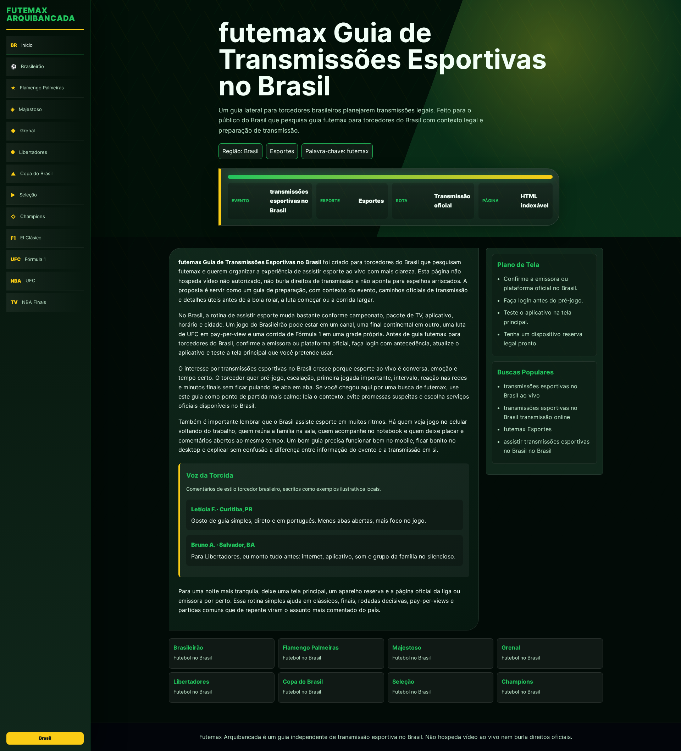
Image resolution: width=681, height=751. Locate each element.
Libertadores (29, 152)
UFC (23, 281)
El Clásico (26, 238)
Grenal (23, 131)
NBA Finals (28, 302)
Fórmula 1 (28, 259)
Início (22, 45)
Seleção (24, 195)
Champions (28, 216)
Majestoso (26, 109)
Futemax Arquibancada (40, 14)
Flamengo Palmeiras (37, 88)
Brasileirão (27, 66)
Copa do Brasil (31, 174)
